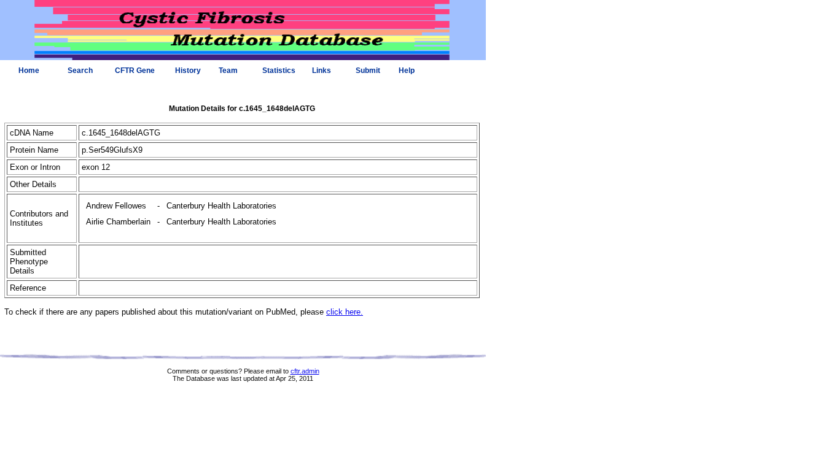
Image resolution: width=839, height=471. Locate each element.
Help (407, 70)
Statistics (278, 70)
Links (321, 70)
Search (80, 70)
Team (228, 70)
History (188, 70)
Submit (368, 70)
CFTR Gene (135, 70)
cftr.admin (305, 371)
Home (28, 70)
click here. (344, 311)
